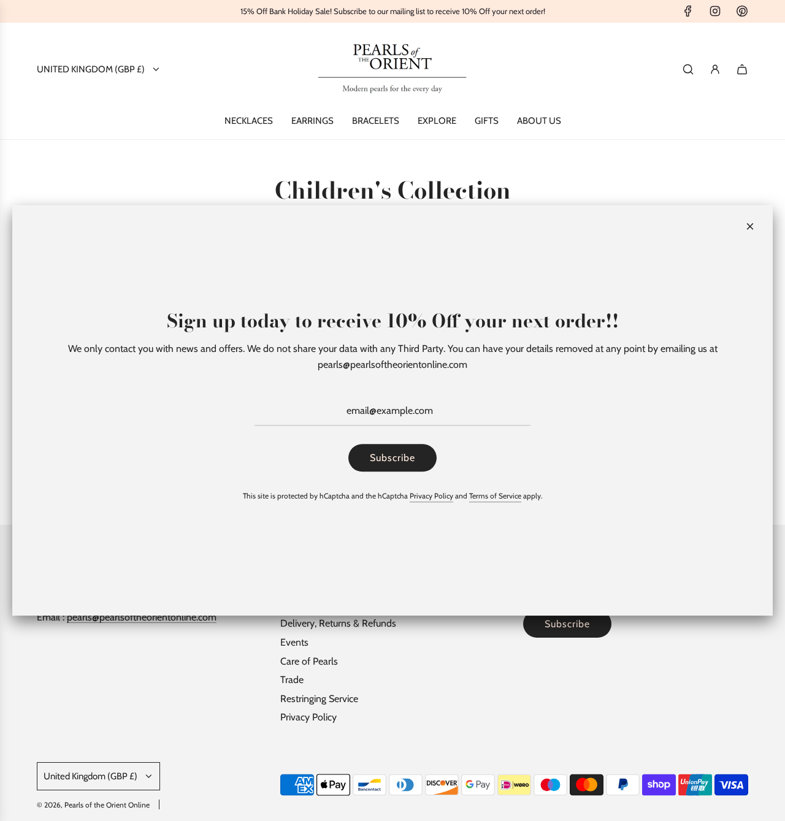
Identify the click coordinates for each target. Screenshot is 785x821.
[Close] (750, 226)
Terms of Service (495, 496)
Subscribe (392, 458)
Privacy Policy (431, 496)
